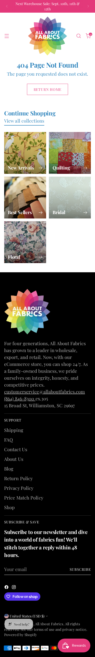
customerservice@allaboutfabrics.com (44, 391)
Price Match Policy (23, 497)
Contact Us (15, 449)
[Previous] (7, 6)
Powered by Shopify (20, 634)
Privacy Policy (18, 488)
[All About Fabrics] (47, 35)
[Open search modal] (78, 36)
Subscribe (80, 569)
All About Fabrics (49, 623)
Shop (9, 507)
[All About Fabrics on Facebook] (7, 587)
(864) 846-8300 (20, 398)
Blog (8, 468)
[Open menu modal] (6, 36)
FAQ (8, 439)
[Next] (88, 6)
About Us (13, 459)
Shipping (13, 430)
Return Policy (18, 478)
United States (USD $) (27, 616)
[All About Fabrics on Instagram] (14, 587)
